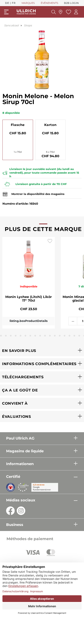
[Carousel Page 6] (20, 335)
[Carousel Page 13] (55, 335)
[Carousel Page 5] (16, 335)
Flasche (18, 125)
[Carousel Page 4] (11, 335)
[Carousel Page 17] (74, 335)
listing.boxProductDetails (29, 321)
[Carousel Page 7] (25, 335)
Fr (13, 2)
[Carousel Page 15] (64, 335)
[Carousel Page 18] (79, 335)
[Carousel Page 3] (6, 335)
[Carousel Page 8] (30, 335)
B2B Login (71, 2)
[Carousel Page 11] (45, 335)
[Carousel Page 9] (35, 335)
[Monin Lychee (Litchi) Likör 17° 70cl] (29, 258)
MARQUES (28, 2)
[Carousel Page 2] (1, 335)
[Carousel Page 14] (60, 335)
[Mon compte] (76, 12)
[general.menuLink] (6, 12)
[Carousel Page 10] (40, 335)
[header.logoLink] (26, 11)
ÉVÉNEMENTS (49, 2)
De (7, 2)
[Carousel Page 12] (50, 335)
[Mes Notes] (68, 12)
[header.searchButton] (53, 12)
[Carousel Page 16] (69, 335)
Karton (50, 125)
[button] (42, 350)
